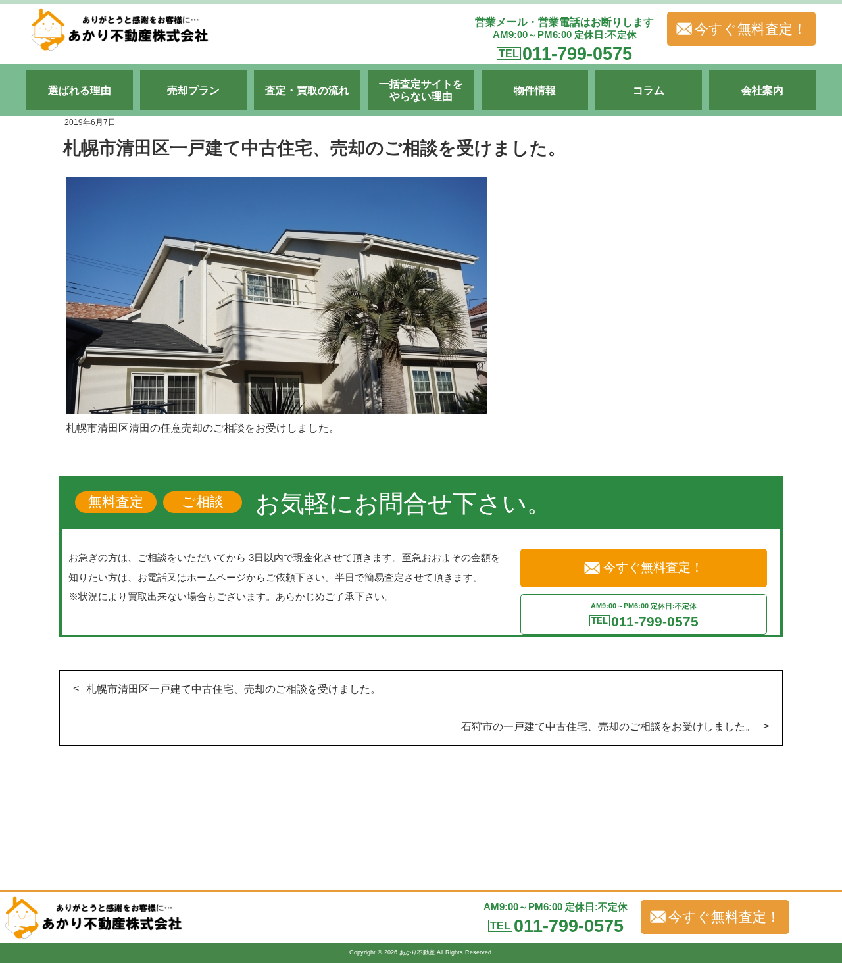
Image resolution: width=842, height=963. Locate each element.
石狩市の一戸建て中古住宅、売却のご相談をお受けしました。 (608, 726)
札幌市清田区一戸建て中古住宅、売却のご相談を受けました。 (233, 689)
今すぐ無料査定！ (750, 29)
